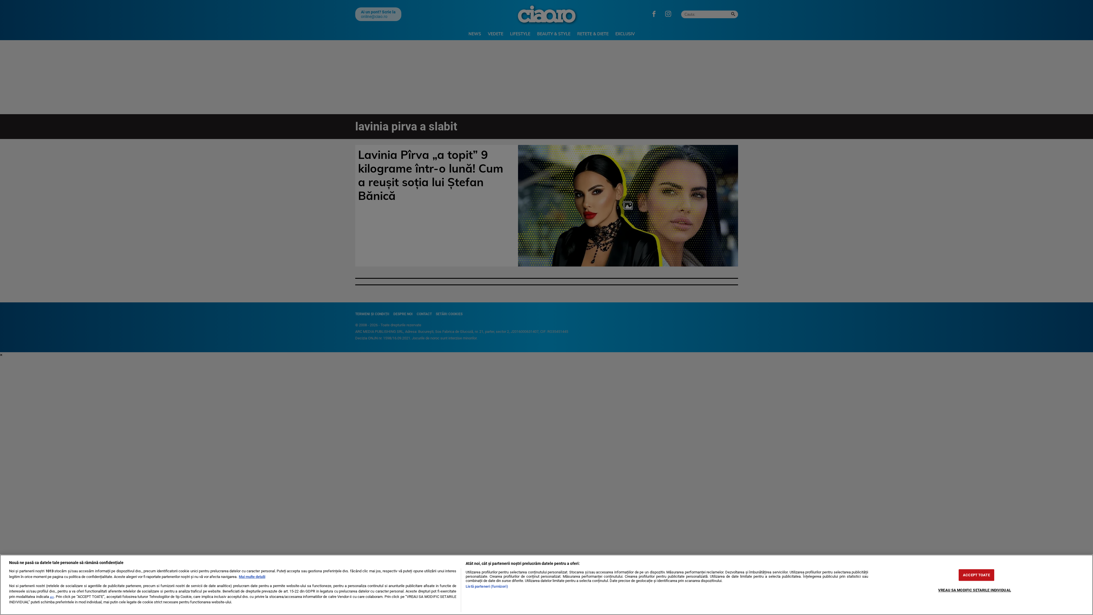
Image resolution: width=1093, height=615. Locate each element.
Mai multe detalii (252, 577)
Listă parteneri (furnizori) (487, 586)
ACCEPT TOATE (976, 575)
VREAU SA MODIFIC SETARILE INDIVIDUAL (974, 590)
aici (52, 597)
